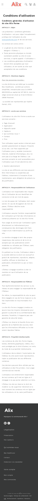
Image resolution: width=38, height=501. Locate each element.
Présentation (8, 435)
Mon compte (8, 475)
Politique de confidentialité (21, 495)
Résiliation (27, 498)
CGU (5, 498)
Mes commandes (10, 479)
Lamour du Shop (26, 493)
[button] (2, 4)
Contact (7, 457)
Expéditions (20, 498)
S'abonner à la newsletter (13, 462)
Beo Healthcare (9, 453)
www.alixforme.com (9, 40)
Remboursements (11, 498)
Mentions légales (8, 495)
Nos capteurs (8, 440)
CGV (30, 495)
